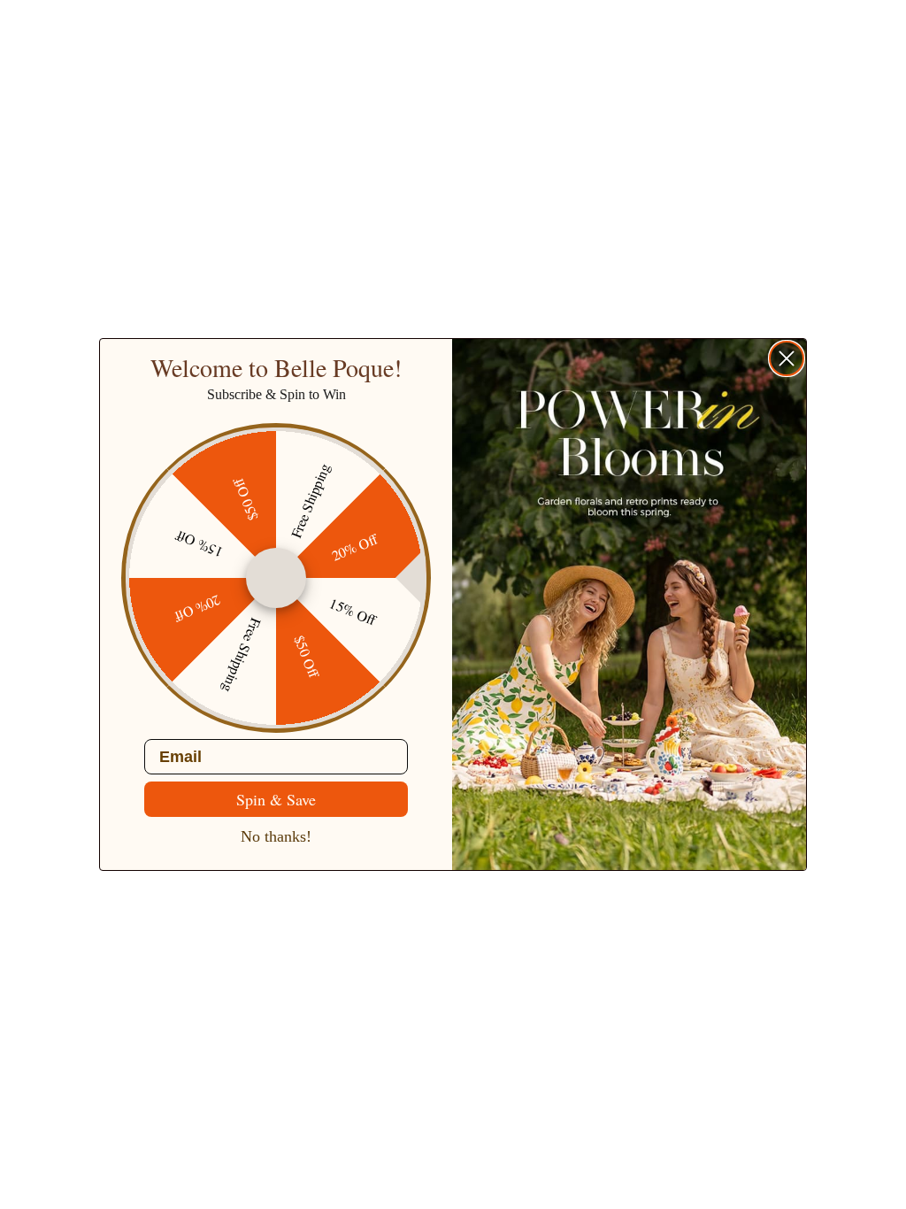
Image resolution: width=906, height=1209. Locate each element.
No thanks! (276, 836)
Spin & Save (276, 799)
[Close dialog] (786, 358)
